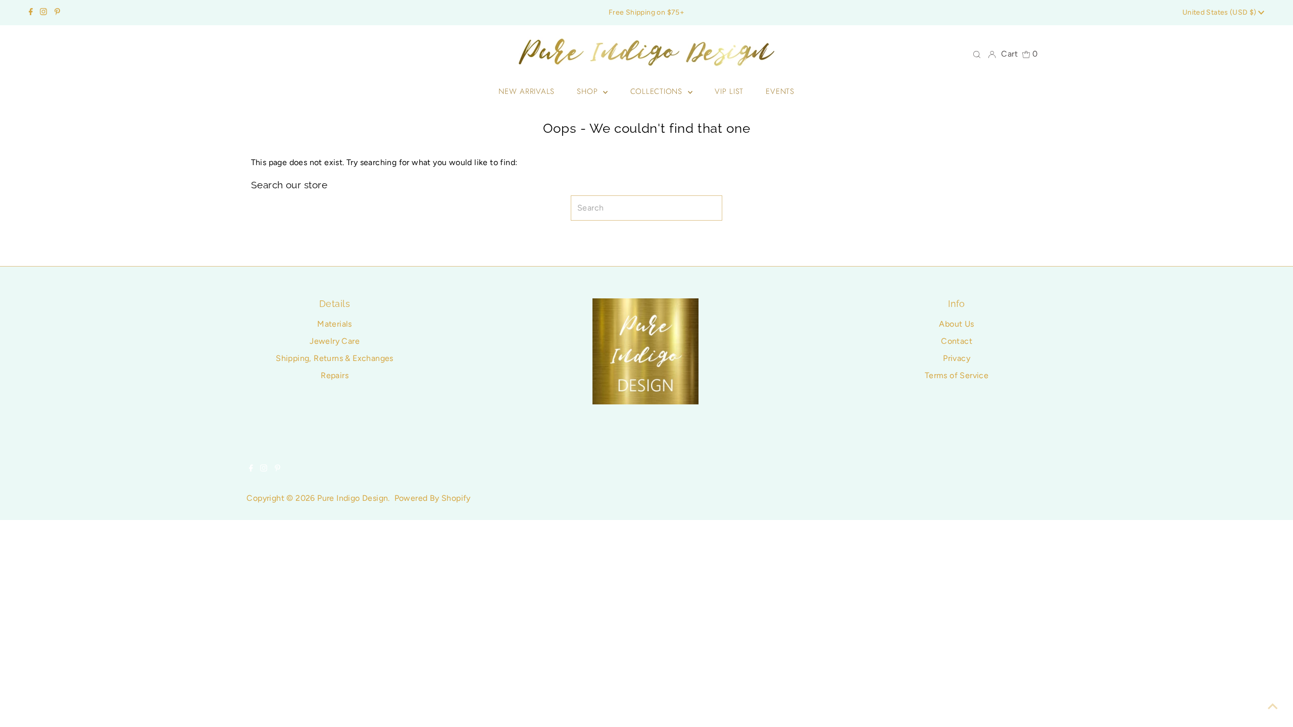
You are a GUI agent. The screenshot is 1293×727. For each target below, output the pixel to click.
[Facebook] (30, 13)
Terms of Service (956, 375)
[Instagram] (43, 13)
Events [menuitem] (780, 91)
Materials (334, 324)
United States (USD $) (1220, 12)
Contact (956, 341)
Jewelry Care (335, 341)
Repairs (335, 375)
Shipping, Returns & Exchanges (334, 358)
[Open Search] (976, 54)
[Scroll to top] (1273, 707)
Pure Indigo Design (352, 498)
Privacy (956, 358)
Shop (589, 91)
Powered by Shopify (432, 498)
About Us (956, 324)
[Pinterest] (57, 13)
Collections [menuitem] (657, 91)
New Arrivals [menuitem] (527, 91)
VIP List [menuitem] (729, 91)
